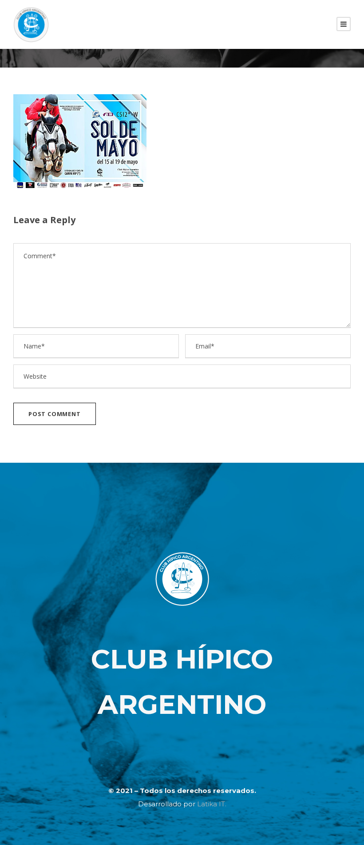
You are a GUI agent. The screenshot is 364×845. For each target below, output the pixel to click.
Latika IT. (211, 804)
